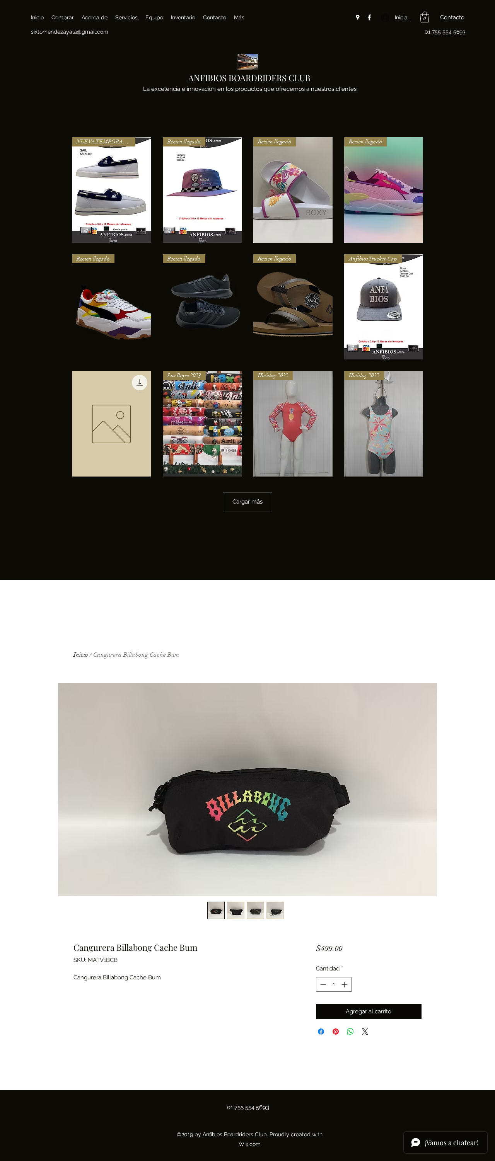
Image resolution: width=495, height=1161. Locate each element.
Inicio (80, 655)
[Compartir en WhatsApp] (350, 1031)
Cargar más (247, 501)
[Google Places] (358, 17)
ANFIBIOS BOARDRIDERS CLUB (249, 77)
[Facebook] (369, 17)
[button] (424, 17)
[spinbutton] (333, 984)
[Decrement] (322, 984)
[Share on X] (365, 1031)
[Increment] (345, 984)
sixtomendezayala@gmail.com (69, 32)
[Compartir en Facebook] (321, 1031)
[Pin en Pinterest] (335, 1031)
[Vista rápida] (111, 424)
